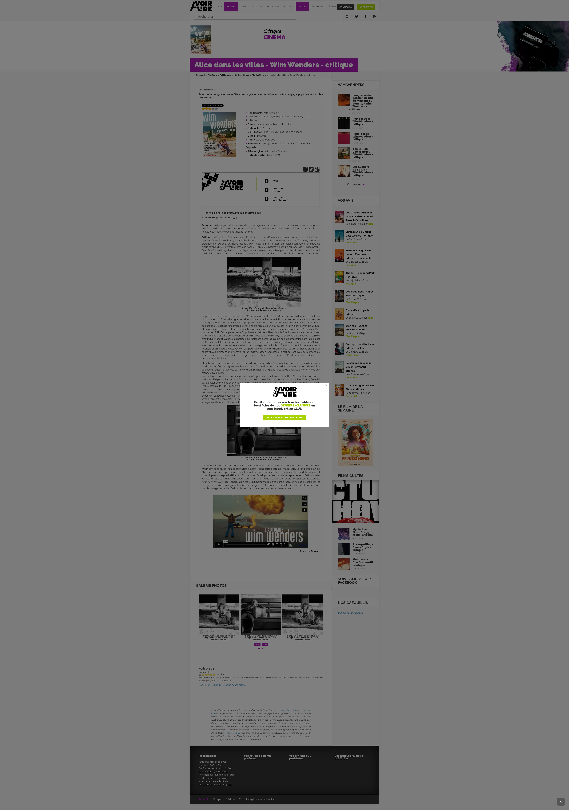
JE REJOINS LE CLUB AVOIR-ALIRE (284, 417)
